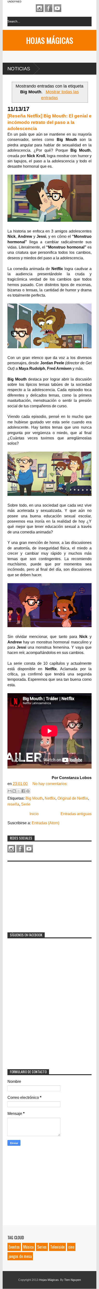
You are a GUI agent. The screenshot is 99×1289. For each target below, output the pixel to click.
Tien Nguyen (72, 1280)
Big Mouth (34, 798)
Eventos (14, 1247)
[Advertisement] (43, 894)
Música (28, 1247)
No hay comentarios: (50, 784)
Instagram (39, 8)
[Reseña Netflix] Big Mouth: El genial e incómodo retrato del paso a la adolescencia (49, 122)
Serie (25, 804)
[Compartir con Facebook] (23, 791)
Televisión (57, 1247)
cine (71, 1247)
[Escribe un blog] (14, 791)
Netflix (50, 798)
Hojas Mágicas (49, 40)
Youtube (57, 8)
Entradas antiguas (76, 814)
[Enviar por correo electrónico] (9, 791)
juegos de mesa (20, 1256)
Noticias (18, 68)
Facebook (48, 8)
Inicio (34, 814)
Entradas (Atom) (45, 823)
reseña (13, 804)
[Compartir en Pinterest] (27, 791)
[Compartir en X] (18, 791)
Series (42, 1247)
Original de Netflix (72, 798)
